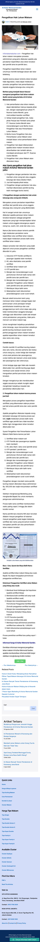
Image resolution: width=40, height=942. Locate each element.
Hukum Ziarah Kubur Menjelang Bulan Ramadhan (19, 674)
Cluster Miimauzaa (8, 870)
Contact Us (12, 923)
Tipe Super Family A (8, 839)
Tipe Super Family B (8, 843)
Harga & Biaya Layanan (9, 788)
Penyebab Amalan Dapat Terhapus (14, 697)
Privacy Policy (21, 923)
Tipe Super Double (8, 831)
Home (4, 784)
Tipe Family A (6, 835)
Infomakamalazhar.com (11, 54)
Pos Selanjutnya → (31, 665)
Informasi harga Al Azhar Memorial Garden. (19, 643)
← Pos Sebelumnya (9, 665)
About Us (5, 923)
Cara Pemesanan (7, 796)
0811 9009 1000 (13, 919)
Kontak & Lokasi (7, 801)
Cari (5, 705)
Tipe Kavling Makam (8, 792)
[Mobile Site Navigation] (37, 9)
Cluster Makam (6, 805)
